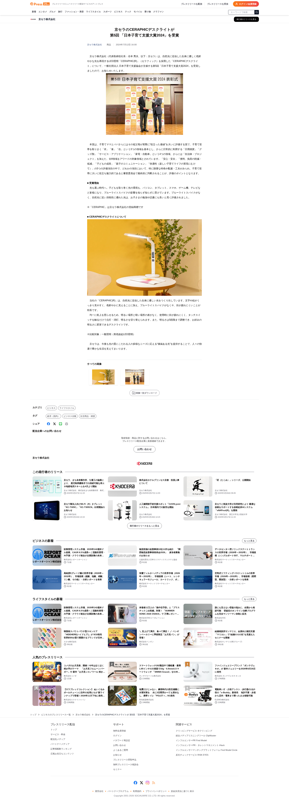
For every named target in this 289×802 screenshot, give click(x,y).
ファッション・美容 (74, 11)
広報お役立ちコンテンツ (62, 753)
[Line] (60, 423)
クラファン (158, 11)
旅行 (60, 11)
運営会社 (99, 791)
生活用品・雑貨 (87, 416)
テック (128, 11)
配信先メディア (58, 739)
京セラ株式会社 (94, 44)
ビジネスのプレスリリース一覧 (56, 714)
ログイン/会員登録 (247, 4)
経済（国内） (53, 416)
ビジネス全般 (70, 416)
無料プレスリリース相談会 (125, 764)
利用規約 (137, 791)
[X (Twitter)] (54, 423)
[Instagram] (147, 783)
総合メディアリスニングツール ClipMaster (196, 735)
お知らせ (117, 755)
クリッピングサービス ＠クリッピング (194, 731)
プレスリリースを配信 (191, 4)
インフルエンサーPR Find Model (191, 740)
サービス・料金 (58, 734)
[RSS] (153, 783)
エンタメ (43, 11)
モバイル (138, 11)
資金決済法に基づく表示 (182, 791)
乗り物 (147, 11)
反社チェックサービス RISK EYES (192, 755)
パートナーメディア (60, 744)
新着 (34, 11)
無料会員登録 (119, 731)
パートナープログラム (118, 791)
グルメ (52, 11)
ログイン (117, 735)
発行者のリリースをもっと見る (144, 526)
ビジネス (118, 11)
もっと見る (249, 541)
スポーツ (107, 11)
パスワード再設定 (121, 740)
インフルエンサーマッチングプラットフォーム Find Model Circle (206, 750)
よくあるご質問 (120, 750)
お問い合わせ (144, 449)
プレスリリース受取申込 (124, 759)
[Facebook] (48, 423)
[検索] (256, 12)
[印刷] (66, 423)
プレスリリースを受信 (217, 4)
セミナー (117, 769)
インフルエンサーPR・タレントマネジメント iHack (200, 745)
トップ (33, 714)
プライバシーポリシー (156, 791)
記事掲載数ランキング (61, 749)
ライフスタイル (93, 11)
